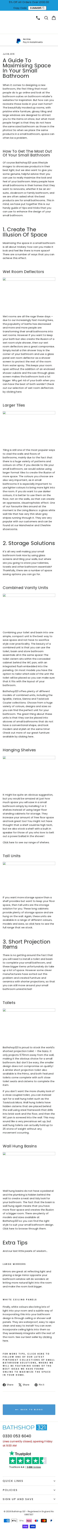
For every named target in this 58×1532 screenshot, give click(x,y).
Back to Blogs (31, 1409)
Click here (9, 842)
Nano (45, 1051)
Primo (25, 1073)
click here (35, 923)
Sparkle (7, 698)
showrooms (10, 529)
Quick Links (13, 1481)
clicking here (14, 391)
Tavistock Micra (12, 1102)
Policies (10, 1490)
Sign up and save (18, 1499)
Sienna (26, 698)
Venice (17, 698)
